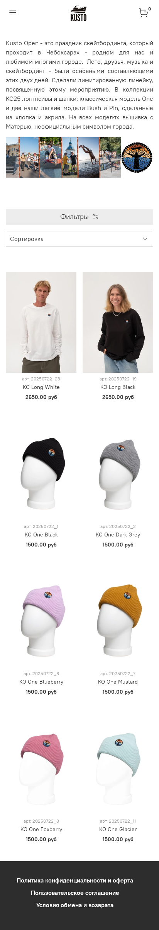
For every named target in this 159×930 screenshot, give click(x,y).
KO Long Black (117, 387)
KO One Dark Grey (118, 534)
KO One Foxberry (41, 829)
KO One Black (41, 534)
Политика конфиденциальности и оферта (75, 880)
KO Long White (41, 387)
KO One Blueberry (41, 681)
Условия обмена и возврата (74, 905)
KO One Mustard (118, 681)
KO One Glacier (118, 829)
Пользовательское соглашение (75, 892)
